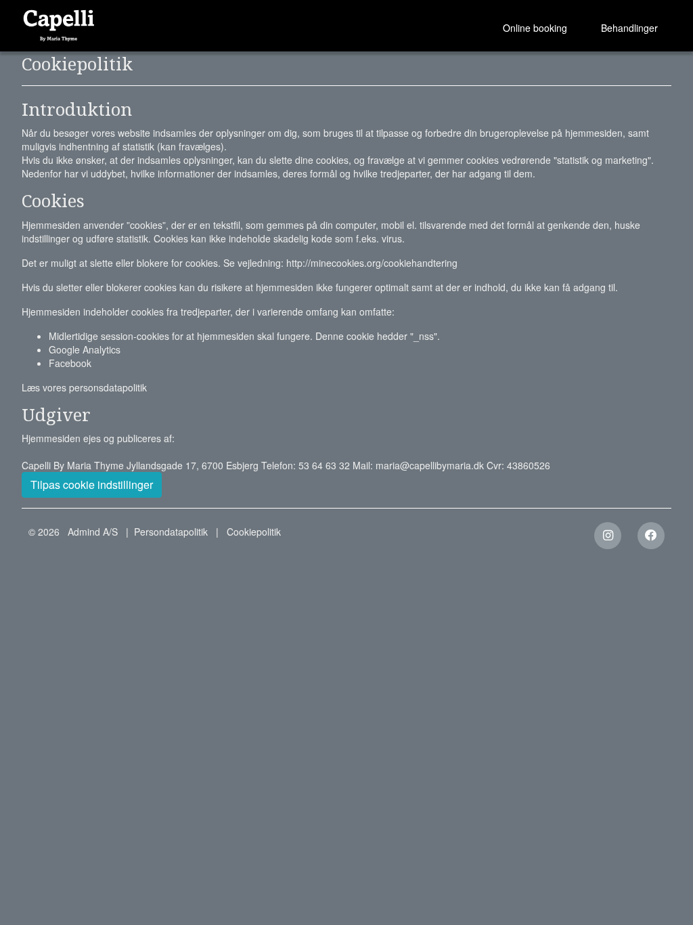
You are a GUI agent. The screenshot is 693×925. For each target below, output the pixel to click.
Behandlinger (629, 28)
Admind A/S (93, 531)
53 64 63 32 (324, 465)
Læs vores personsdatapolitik (84, 387)
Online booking (535, 28)
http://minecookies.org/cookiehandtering (371, 263)
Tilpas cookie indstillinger (91, 484)
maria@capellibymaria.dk (430, 465)
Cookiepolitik (254, 531)
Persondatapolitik (171, 531)
